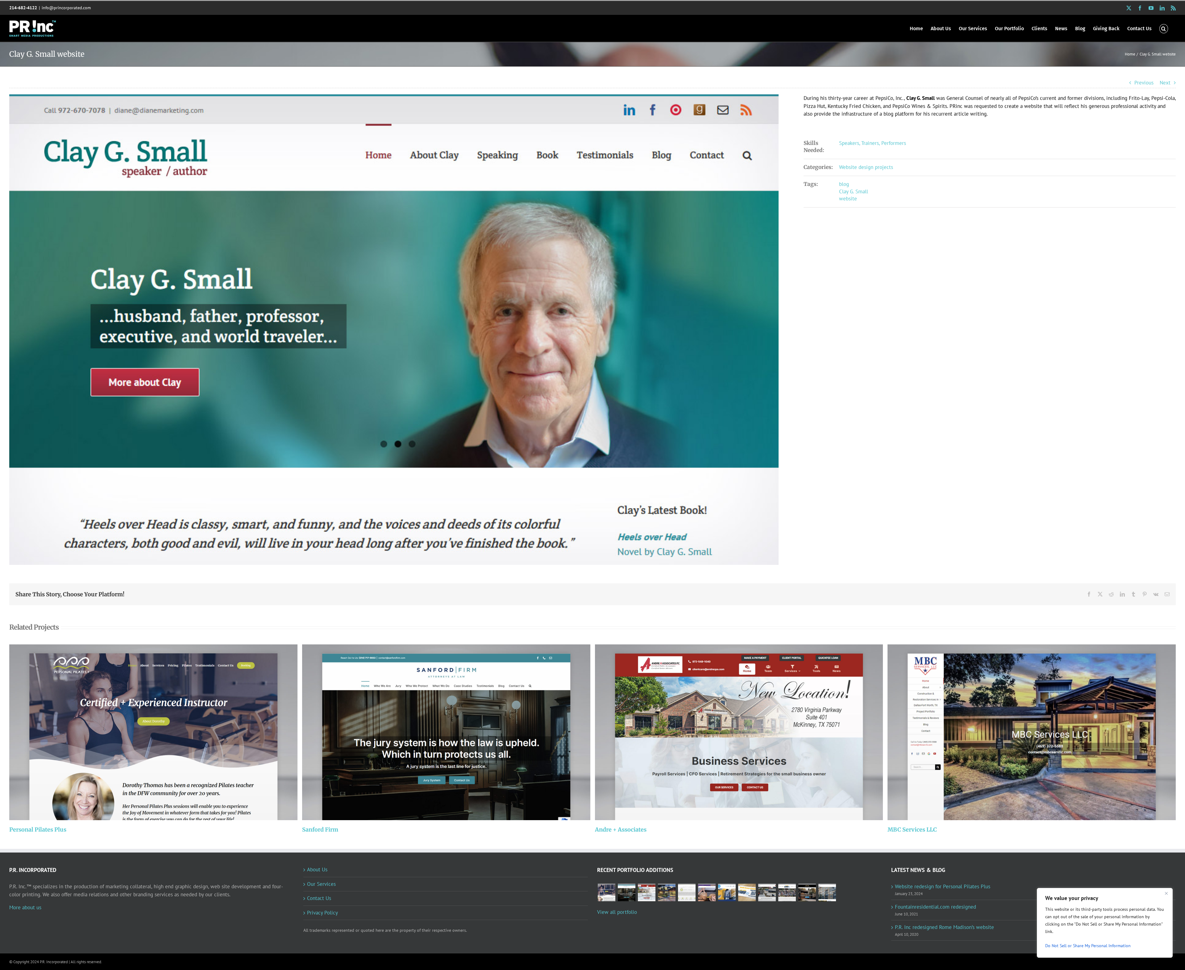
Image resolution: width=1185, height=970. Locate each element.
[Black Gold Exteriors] (807, 892)
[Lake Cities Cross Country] (787, 892)
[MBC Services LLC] (1032, 732)
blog (844, 184)
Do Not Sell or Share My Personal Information (1088, 945)
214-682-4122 (23, 7)
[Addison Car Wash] (726, 892)
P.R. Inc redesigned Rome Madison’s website (944, 927)
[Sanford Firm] (446, 732)
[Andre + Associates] (739, 732)
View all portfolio (617, 912)
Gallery (162, 732)
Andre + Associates (731, 732)
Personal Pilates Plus (145, 732)
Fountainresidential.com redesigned (935, 906)
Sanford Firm (438, 732)
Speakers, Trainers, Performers (872, 143)
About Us (317, 869)
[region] (1105, 923)
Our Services (321, 884)
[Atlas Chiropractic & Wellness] (706, 892)
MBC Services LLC (1023, 732)
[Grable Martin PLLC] (686, 892)
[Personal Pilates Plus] (153, 732)
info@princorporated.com (66, 7)
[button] (1163, 28)
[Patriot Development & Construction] (767, 892)
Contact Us (319, 898)
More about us (25, 907)
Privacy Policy (322, 912)
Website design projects (866, 167)
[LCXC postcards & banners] (747, 892)
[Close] (1166, 893)
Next (1165, 82)
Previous (1144, 82)
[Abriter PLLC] (827, 892)
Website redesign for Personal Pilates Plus (942, 886)
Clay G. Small (853, 191)
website (848, 198)
